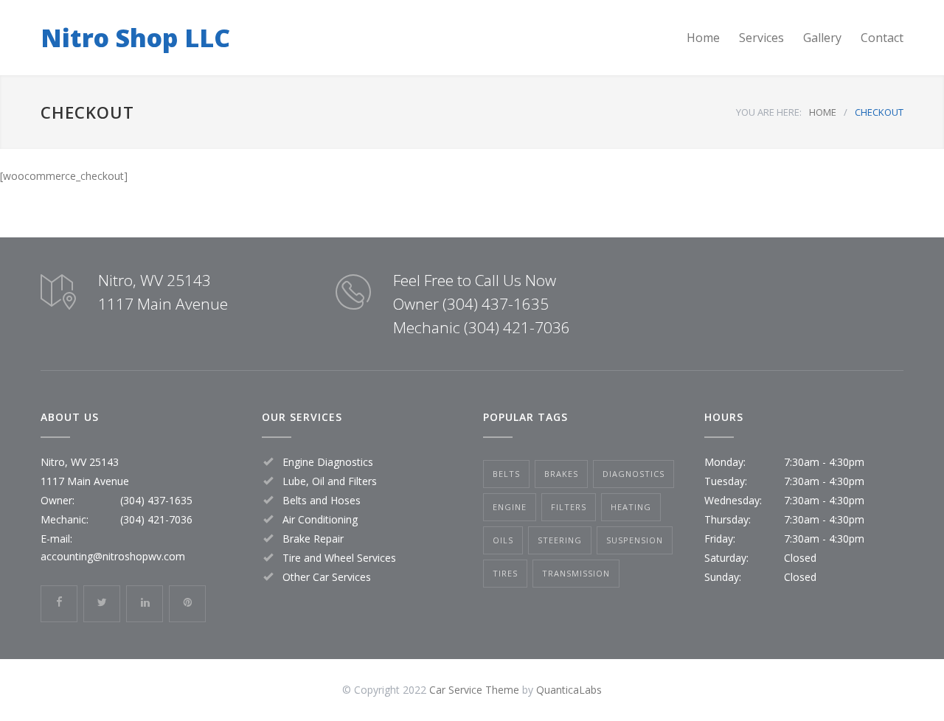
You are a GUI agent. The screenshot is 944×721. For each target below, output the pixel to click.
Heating (631, 506)
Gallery (822, 37)
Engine (510, 506)
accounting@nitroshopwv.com (113, 556)
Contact (882, 37)
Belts (506, 473)
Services (761, 37)
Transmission (576, 573)
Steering (560, 540)
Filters (568, 506)
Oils (503, 540)
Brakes (561, 473)
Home (703, 37)
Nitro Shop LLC (135, 38)
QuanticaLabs (569, 690)
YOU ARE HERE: (769, 112)
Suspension (634, 540)
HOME (822, 112)
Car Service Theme (474, 690)
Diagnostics (633, 473)
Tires (505, 573)
